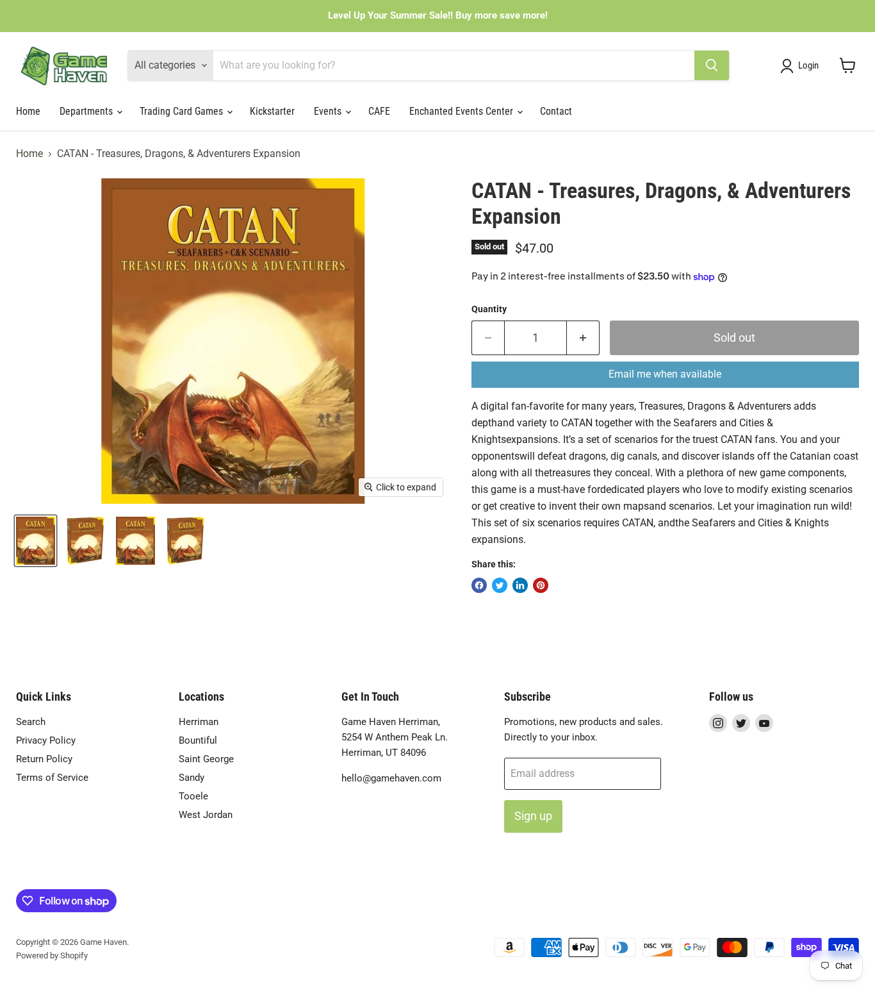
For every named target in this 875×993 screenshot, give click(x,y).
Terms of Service (52, 777)
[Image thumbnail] (135, 540)
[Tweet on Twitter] (499, 585)
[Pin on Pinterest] (540, 585)
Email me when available (665, 374)
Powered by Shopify (52, 955)
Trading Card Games (182, 111)
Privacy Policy (46, 740)
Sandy (191, 777)
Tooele (193, 796)
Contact (556, 111)
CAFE (379, 111)
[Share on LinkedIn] (520, 585)
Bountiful (198, 740)
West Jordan (206, 815)
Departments (87, 111)
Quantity (489, 309)
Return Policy (44, 759)
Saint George (206, 759)
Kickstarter (272, 111)
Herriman (198, 722)
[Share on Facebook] (479, 585)
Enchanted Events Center (462, 111)
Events (329, 111)
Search (30, 722)
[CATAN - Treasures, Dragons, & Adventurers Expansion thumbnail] (35, 540)
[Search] (711, 65)
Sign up (533, 815)
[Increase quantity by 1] (583, 338)
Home (28, 111)
